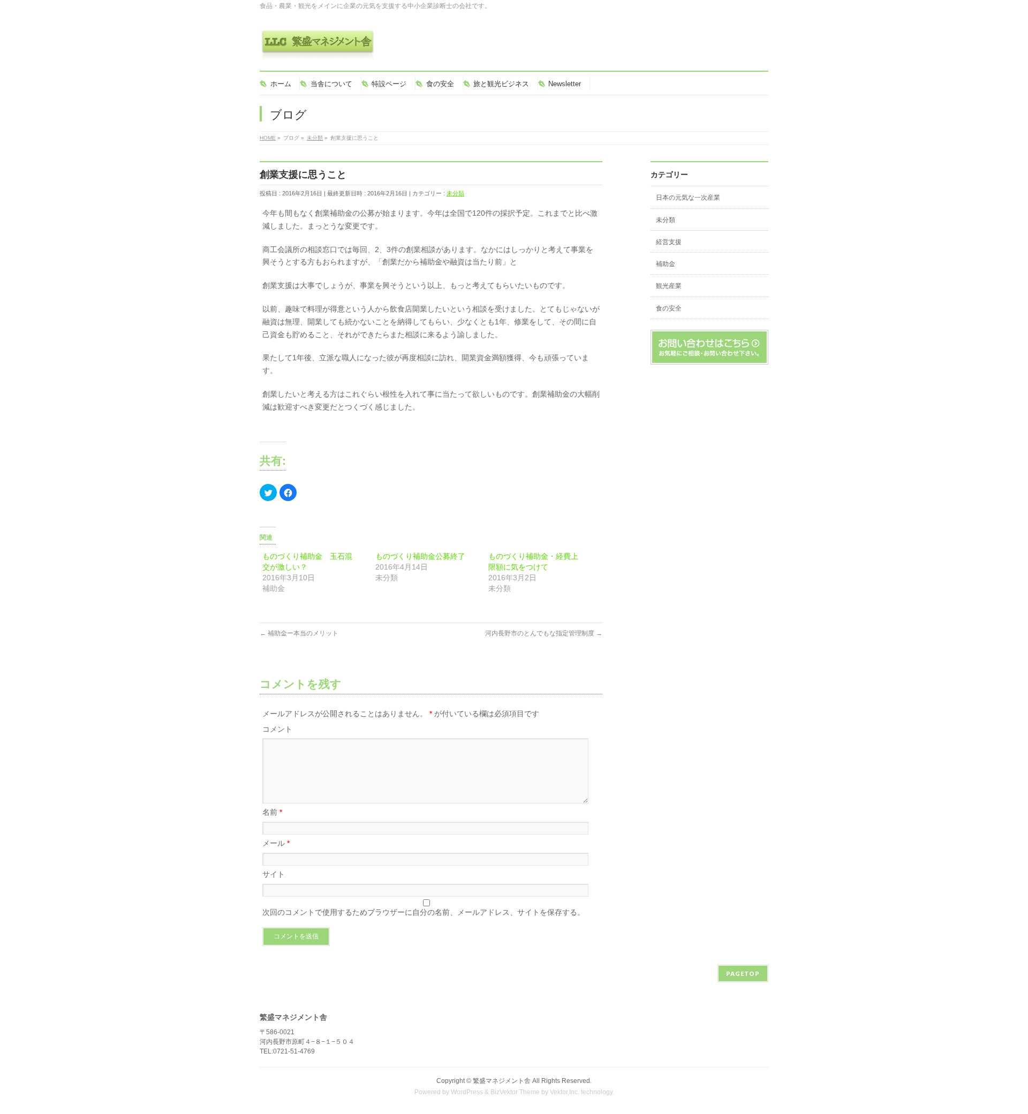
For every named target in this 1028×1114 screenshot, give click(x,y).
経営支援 (669, 242)
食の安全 (669, 308)
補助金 (665, 264)
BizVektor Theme (515, 1092)
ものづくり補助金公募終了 (420, 556)
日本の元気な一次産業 (688, 197)
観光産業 (669, 286)
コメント (277, 729)
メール (276, 843)
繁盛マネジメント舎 (502, 1081)
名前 (272, 812)
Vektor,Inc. (564, 1092)
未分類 (455, 193)
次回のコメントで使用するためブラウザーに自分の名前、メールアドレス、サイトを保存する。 (423, 912)
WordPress (467, 1092)
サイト (273, 874)
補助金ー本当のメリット (299, 633)
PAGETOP (743, 973)
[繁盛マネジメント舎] (318, 48)
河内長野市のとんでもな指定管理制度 (543, 633)
